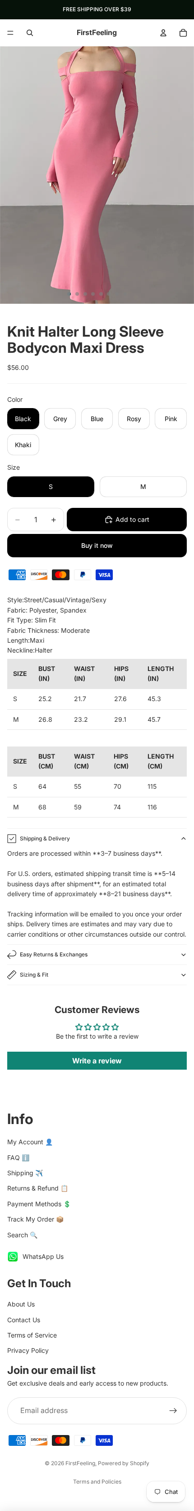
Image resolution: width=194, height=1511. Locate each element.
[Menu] (10, 32)
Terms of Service (32, 1335)
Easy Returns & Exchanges (54, 954)
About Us (21, 1304)
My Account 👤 (30, 1142)
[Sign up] (173, 1410)
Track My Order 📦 (35, 1219)
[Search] (30, 33)
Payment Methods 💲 (39, 1204)
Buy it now (97, 545)
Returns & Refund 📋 (37, 1188)
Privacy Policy (28, 1350)
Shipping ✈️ (25, 1173)
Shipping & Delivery (45, 838)
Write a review (97, 1060)
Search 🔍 (22, 1235)
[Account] (163, 33)
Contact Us (23, 1320)
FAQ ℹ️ (18, 1157)
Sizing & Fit (34, 974)
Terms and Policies (97, 1481)
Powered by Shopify (123, 1463)
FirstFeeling (80, 1463)
